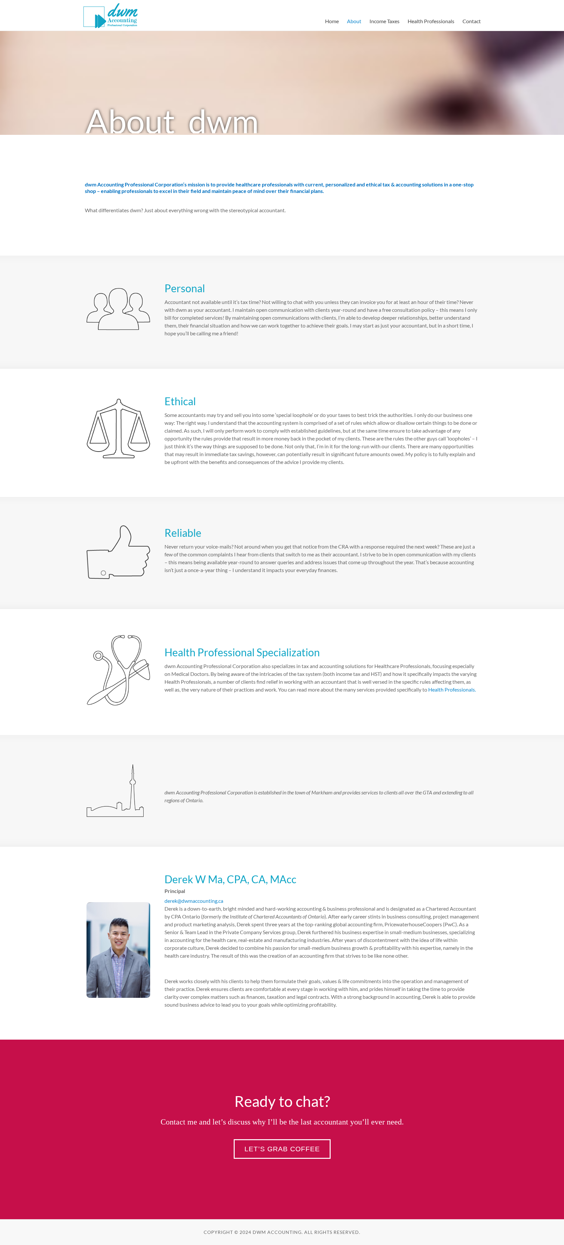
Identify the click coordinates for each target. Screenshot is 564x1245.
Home (332, 21)
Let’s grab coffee (282, 1149)
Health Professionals (431, 21)
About (354, 21)
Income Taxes (384, 21)
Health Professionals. (452, 689)
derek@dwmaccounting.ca (193, 901)
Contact (471, 21)
